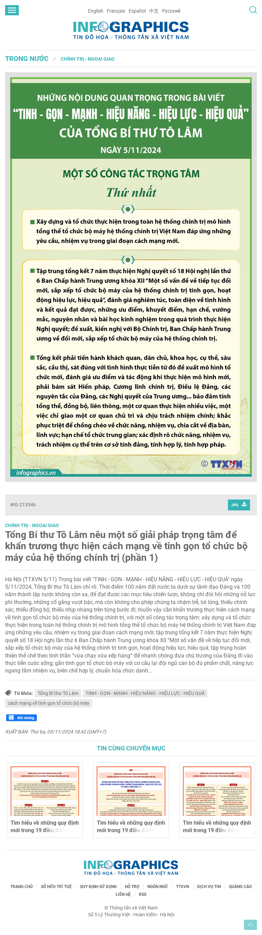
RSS (142, 894)
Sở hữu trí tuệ (56, 886)
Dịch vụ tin (209, 886)
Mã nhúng (25, 718)
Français (116, 11)
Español (137, 11)
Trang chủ (21, 886)
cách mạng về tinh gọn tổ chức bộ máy (48, 703)
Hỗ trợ (132, 886)
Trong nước (26, 58)
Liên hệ (123, 894)
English (95, 11)
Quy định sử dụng (98, 886)
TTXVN (182, 886)
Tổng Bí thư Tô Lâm (58, 693)
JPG (234, 505)
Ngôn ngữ (157, 886)
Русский (171, 11)
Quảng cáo (240, 886)
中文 (154, 11)
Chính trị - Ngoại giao (88, 59)
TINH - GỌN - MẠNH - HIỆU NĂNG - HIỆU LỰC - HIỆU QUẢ (145, 693)
